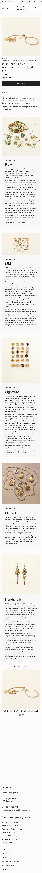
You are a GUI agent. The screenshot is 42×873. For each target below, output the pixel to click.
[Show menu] (3, 7)
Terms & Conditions (8, 865)
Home (3, 58)
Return (4, 869)
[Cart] (39, 7)
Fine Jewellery (6, 853)
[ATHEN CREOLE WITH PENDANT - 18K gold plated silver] (21, 689)
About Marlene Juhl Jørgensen (11, 861)
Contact (4, 857)
